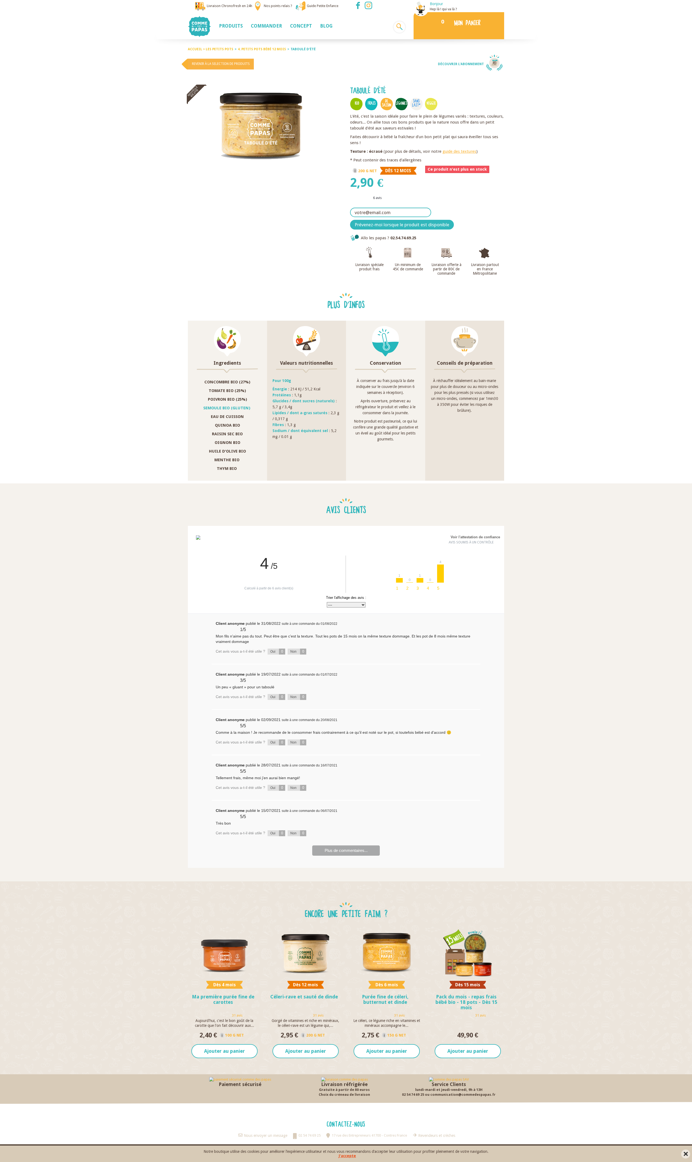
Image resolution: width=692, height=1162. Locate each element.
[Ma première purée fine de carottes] (224, 953)
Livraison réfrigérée (344, 1084)
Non (297, 651)
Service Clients (449, 1084)
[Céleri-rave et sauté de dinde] (305, 953)
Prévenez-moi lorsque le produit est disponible (402, 224)
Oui (276, 651)
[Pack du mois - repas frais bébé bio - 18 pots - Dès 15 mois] (467, 953)
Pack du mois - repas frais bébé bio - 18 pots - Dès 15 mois (466, 1002)
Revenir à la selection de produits (221, 64)
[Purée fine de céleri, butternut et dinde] (386, 953)
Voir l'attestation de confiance (475, 537)
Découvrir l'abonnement (461, 64)
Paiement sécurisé (240, 1084)
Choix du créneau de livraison (344, 1095)
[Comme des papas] (201, 26)
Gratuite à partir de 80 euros (344, 1090)
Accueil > (197, 49)
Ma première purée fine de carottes (223, 999)
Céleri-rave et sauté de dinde (304, 997)
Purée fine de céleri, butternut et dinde (385, 999)
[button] (231, 25)
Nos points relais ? (278, 6)
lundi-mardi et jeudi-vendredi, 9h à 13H (449, 1090)
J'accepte (347, 1156)
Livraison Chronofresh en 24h (229, 6)
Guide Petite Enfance (322, 6)
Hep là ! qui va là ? (443, 9)
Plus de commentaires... (346, 850)
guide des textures (459, 151)
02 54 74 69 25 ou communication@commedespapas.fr (448, 1095)
